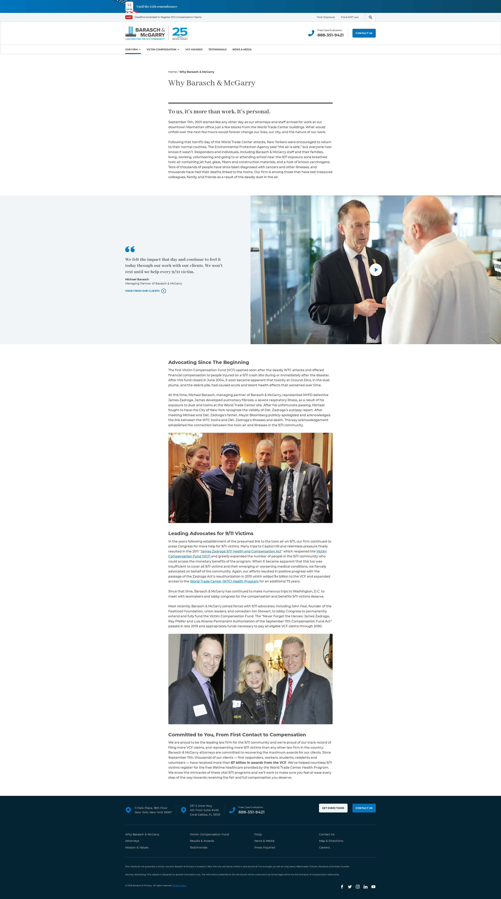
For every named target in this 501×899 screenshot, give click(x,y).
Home (172, 72)
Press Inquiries (264, 847)
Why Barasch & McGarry (142, 834)
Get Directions (333, 808)
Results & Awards (202, 841)
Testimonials (217, 49)
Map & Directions (331, 841)
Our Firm (131, 49)
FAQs (258, 834)
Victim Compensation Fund (209, 834)
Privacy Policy (179, 885)
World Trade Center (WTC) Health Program (224, 581)
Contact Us (364, 33)
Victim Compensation (161, 49)
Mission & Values (136, 847)
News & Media (241, 49)
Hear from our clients (142, 291)
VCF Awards (194, 49)
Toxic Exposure (326, 17)
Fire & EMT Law (350, 17)
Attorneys (132, 841)
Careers (324, 847)
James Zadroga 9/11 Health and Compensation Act (241, 551)
